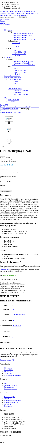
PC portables (8, 30)
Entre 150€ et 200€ (20, 72)
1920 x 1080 (17, 326)
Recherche (23, 17)
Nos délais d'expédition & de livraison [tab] (12, 285)
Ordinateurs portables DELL (23, 35)
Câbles (16, 81)
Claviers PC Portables (21, 94)
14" (15, 44)
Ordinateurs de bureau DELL (23, 61)
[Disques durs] (13, 96)
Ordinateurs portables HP (22, 37)
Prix (9, 48)
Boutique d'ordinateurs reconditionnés (18, 107)
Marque (10, 32)
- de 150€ (17, 50)
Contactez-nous (5, 270)
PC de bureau (8, 57)
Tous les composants (15, 89)
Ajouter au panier (6, 191)
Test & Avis (12, 101)
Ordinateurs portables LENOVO (24, 39)
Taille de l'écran (13, 41)
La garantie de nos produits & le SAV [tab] (12, 286)
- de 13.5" (17, 43)
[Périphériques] (13, 85)
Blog (5, 98)
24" (14, 320)
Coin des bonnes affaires (12, 76)
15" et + (16, 46)
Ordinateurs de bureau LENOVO (24, 65)
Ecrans (16, 83)
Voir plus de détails (6, 165)
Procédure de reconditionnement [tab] (10, 283)
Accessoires (14, 109)
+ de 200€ (17, 74)
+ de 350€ (17, 56)
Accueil (2, 107)
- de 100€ (17, 68)
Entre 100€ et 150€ (20, 70)
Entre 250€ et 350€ (20, 54)
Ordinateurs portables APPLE (23, 33)
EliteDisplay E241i (19, 315)
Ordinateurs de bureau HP (22, 63)
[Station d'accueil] (13, 87)
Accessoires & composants (12, 78)
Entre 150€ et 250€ (20, 52)
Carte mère (17, 92)
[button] (1, 111)
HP (14, 309)
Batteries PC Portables (21, 90)
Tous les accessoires (14, 79)
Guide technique (13, 100)
